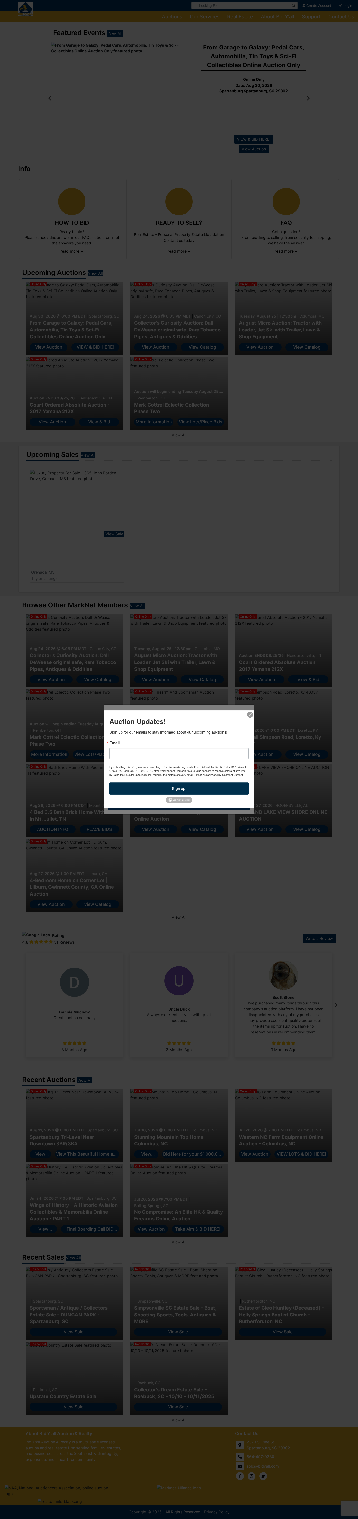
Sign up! (179, 788)
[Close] (250, 715)
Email (114, 743)
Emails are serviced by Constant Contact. (219, 775)
